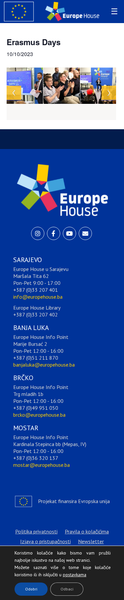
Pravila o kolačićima (87, 531)
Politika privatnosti (36, 531)
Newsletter (91, 541)
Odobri (31, 588)
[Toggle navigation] (113, 11)
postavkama (69, 573)
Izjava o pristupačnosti (45, 541)
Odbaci (67, 588)
